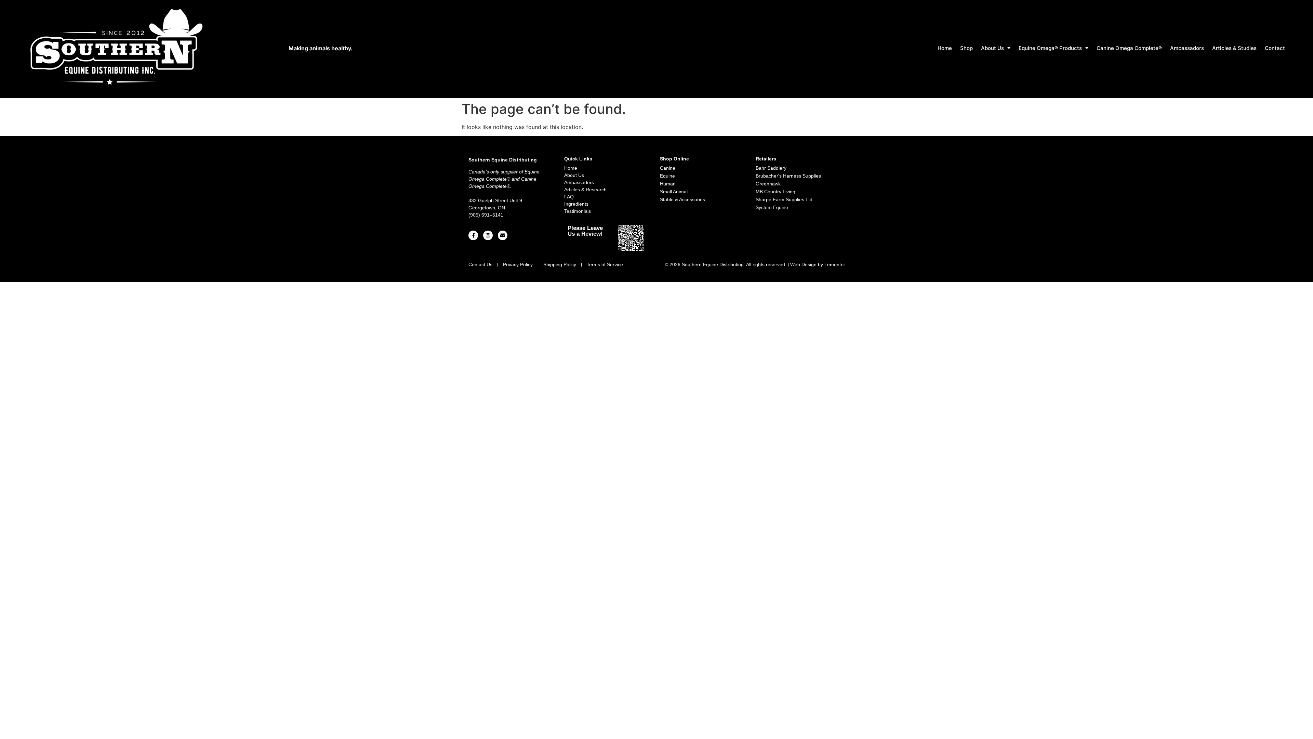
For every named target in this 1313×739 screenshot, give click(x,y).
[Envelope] (502, 235)
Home (945, 48)
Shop (966, 48)
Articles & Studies (1234, 48)
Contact (1275, 48)
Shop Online (674, 158)
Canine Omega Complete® (1129, 48)
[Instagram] (488, 235)
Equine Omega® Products (1050, 48)
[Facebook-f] (473, 235)
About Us (992, 48)
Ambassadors (1187, 48)
